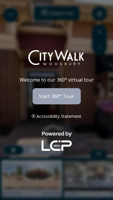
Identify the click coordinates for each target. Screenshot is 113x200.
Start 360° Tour (56, 96)
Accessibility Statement (58, 116)
